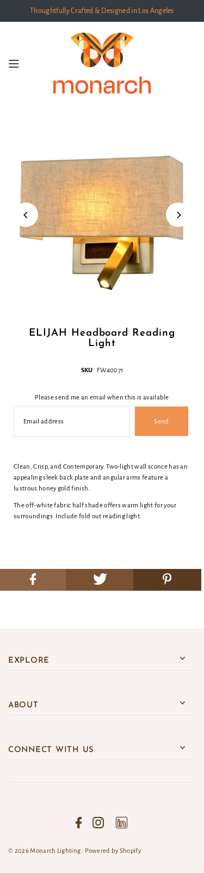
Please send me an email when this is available (102, 397)
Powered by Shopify (113, 850)
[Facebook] (79, 822)
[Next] (178, 215)
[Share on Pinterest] (167, 580)
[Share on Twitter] (100, 580)
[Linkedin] (121, 822)
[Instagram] (98, 822)
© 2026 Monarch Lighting (44, 850)
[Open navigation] (27, 63)
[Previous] (26, 215)
